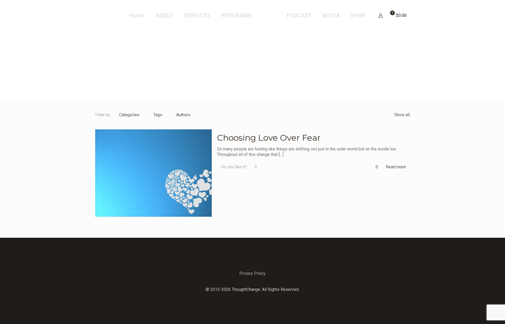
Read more (396, 166)
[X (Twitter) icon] (253, 297)
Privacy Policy (252, 273)
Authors (183, 114)
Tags (157, 114)
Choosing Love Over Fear (269, 138)
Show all (402, 114)
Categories (129, 114)
